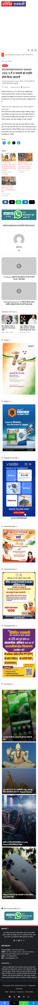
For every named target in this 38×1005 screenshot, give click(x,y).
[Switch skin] (29, 50)
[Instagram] (21, 940)
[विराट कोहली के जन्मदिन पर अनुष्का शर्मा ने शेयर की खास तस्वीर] (10, 319)
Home (5, 61)
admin (6, 87)
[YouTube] (19, 940)
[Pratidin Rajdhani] (13, 3)
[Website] (19, 250)
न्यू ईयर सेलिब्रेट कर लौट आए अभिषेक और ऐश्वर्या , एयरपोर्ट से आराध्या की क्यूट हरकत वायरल (28, 328)
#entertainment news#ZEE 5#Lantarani (19, 225)
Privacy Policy (29, 992)
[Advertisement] (19, 28)
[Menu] (36, 50)
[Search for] (32, 50)
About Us (12, 992)
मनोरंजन (10, 61)
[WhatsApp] (24, 940)
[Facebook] (14, 940)
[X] (16, 940)
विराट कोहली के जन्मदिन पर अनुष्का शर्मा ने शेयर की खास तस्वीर (8, 328)
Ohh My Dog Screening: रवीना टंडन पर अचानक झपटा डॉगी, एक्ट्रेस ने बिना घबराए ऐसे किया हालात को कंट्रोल (9, 166)
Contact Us (20, 992)
